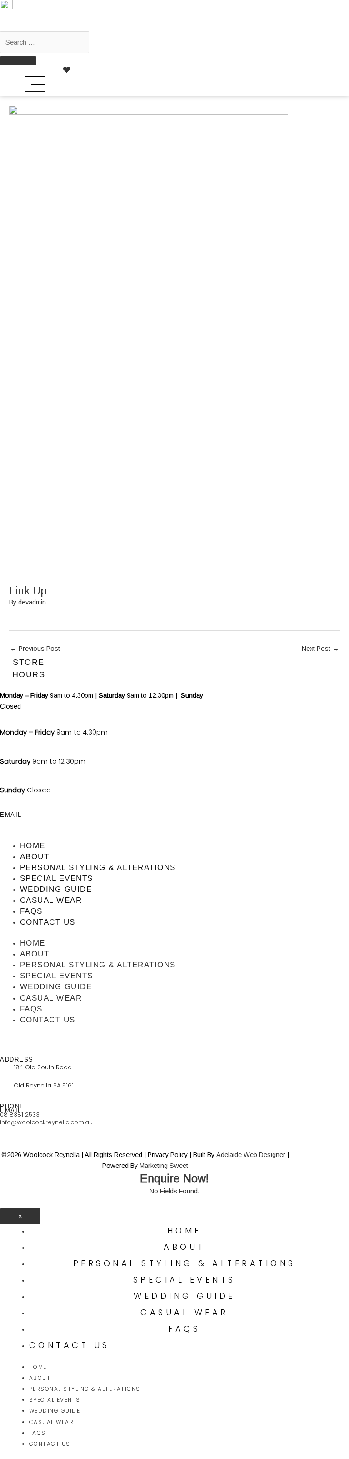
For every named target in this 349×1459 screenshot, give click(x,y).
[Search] (18, 60)
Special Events (56, 878)
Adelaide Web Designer (250, 1154)
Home (32, 845)
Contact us (47, 922)
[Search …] (44, 42)
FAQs (31, 911)
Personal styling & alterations (98, 867)
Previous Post (35, 648)
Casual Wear (51, 900)
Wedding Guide (56, 889)
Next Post (320, 648)
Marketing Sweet (164, 1165)
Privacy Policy (168, 1154)
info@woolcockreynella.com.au (46, 1122)
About (35, 856)
